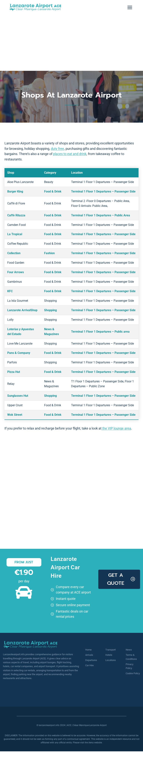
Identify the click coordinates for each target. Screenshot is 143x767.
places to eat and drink (69, 154)
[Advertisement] (71, 43)
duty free (57, 149)
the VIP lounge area (116, 428)
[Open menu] (129, 7)
